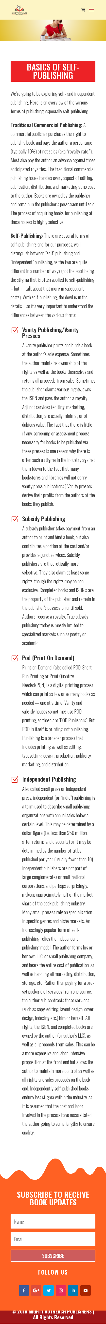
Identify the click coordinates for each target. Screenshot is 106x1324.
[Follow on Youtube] (85, 1290)
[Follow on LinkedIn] (73, 1290)
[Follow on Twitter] (48, 1290)
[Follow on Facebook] (24, 1290)
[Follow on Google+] (36, 1290)
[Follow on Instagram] (61, 1290)
